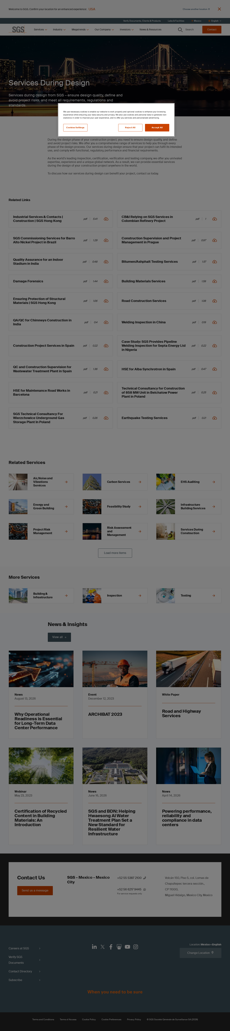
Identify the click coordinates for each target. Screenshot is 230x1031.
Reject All (130, 127)
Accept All (157, 127)
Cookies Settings (75, 127)
